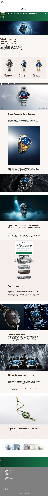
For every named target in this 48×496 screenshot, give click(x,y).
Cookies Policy (6, 489)
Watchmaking (30, 13)
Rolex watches (15, 13)
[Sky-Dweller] (29, 447)
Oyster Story (36, 13)
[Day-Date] (19, 447)
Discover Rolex (10, 13)
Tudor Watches (6, 482)
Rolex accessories (25, 13)
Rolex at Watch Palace (41, 13)
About (5, 484)
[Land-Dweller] (9, 447)
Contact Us (45, 13)
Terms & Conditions (6, 487)
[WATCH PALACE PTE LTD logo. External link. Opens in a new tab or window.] (24, 242)
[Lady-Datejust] (39, 447)
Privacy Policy (5, 488)
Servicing (33, 13)
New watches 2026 (19, 13)
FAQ (4, 483)
